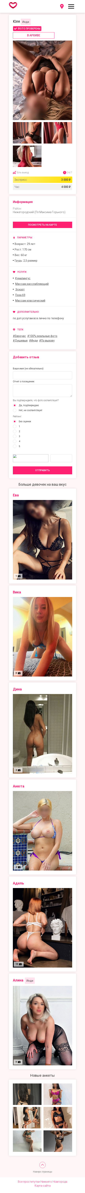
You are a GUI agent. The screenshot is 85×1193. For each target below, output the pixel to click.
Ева (16, 495)
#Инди (33, 340)
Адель (18, 883)
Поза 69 (20, 295)
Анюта (18, 786)
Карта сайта (43, 1185)
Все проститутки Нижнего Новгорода (42, 1181)
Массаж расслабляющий (32, 283)
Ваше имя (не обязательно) (28, 368)
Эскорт (20, 289)
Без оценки (25, 421)
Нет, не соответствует (30, 410)
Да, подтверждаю (29, 405)
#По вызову (47, 340)
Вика (17, 592)
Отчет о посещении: (24, 381)
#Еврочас (19, 336)
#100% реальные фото (42, 336)
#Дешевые (20, 340)
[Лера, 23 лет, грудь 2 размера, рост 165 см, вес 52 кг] (27, 1094)
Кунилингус (22, 278)
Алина (18, 980)
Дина (17, 689)
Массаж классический (30, 300)
